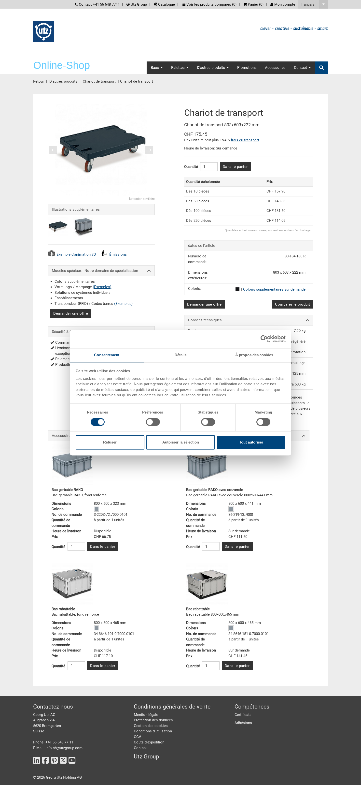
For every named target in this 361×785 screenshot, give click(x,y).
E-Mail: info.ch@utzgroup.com (58, 748)
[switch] (153, 422)
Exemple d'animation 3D (76, 254)
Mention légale (146, 714)
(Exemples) (102, 287)
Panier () (255, 4)
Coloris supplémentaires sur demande (274, 289)
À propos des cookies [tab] (254, 355)
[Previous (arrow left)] (56, 150)
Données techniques (205, 320)
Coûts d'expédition (149, 742)
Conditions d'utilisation (153, 731)
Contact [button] (300, 67)
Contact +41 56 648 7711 (99, 4)
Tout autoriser (251, 442)
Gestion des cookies (151, 726)
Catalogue (166, 4)
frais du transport (245, 140)
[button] (313, 4)
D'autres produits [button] (211, 67)
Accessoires (275, 67)
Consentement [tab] (106, 355)
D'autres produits (63, 81)
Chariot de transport (99, 81)
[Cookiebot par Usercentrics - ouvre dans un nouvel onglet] (264, 338)
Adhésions (243, 723)
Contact (140, 748)
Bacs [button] (155, 67)
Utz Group (138, 4)
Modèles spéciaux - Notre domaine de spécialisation (95, 270)
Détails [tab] (181, 355)
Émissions (118, 254)
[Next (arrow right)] (146, 150)
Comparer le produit (292, 304)
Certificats (243, 714)
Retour (38, 81)
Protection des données (153, 720)
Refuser (110, 442)
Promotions (247, 67)
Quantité (191, 166)
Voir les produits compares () (210, 4)
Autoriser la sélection (180, 442)
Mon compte (284, 4)
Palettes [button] (178, 67)
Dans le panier (235, 166)
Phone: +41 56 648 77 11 (53, 742)
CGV (137, 737)
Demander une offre (70, 313)
